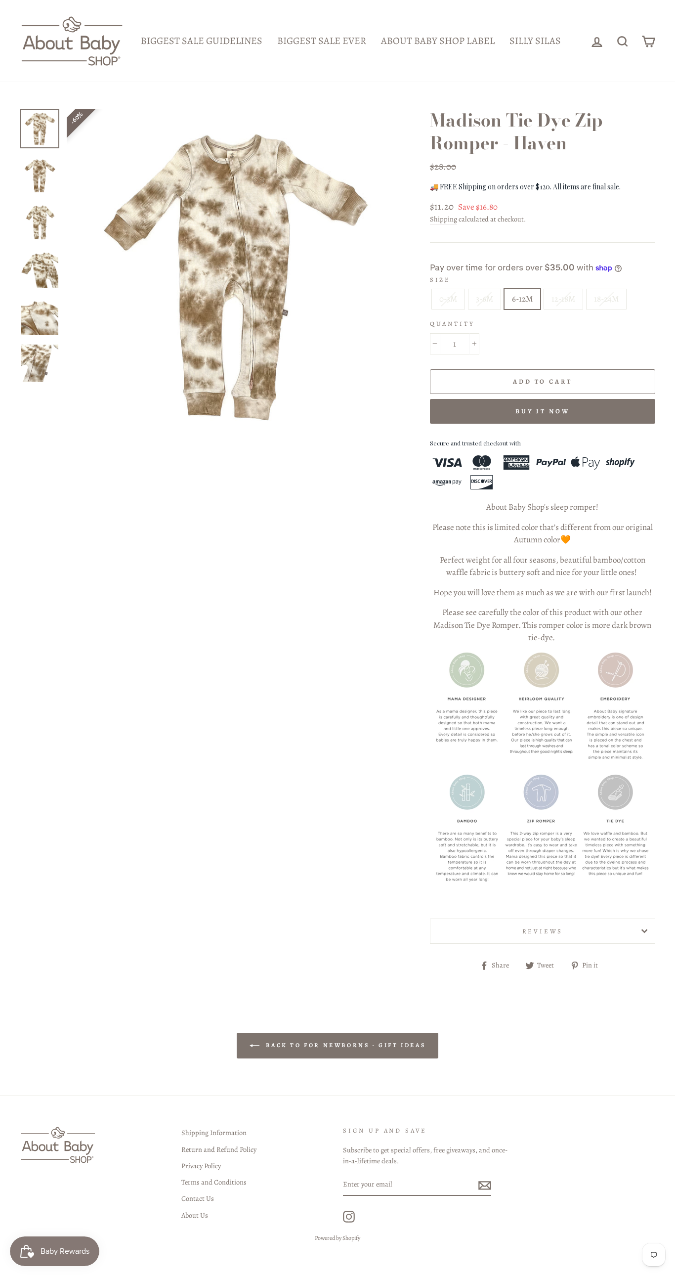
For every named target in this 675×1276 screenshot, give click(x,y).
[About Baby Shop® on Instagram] (349, 1217)
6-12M (522, 299)
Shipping (443, 219)
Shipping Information (214, 1133)
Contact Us (197, 1198)
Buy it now (542, 411)
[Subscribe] (484, 1185)
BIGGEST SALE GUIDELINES (201, 40)
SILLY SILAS (535, 40)
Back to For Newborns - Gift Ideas (344, 1045)
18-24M (606, 299)
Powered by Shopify (337, 1238)
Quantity (452, 323)
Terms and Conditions (214, 1182)
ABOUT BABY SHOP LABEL (438, 40)
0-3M (448, 299)
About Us (194, 1215)
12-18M (563, 299)
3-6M (484, 299)
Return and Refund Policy (218, 1149)
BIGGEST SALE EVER (321, 40)
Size (440, 279)
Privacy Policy (201, 1166)
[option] (232, 274)
